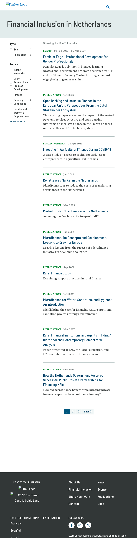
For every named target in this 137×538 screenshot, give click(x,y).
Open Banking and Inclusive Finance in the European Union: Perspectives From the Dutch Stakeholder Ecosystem (75, 105)
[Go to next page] (79, 411)
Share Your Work (79, 496)
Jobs (101, 504)
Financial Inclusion (80, 489)
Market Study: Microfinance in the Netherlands (75, 211)
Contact (73, 504)
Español (16, 530)
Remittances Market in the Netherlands (70, 180)
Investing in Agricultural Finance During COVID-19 (77, 149)
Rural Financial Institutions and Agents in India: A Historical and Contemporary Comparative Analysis (77, 339)
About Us (74, 482)
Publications (106, 496)
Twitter (88, 525)
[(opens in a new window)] (27, 488)
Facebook (71, 525)
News (101, 482)
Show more (16, 121)
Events (102, 489)
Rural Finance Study (57, 273)
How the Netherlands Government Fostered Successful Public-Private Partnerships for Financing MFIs (73, 380)
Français (16, 523)
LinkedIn (80, 525)
